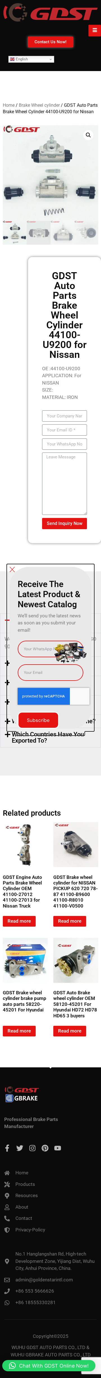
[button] (48, 1365)
